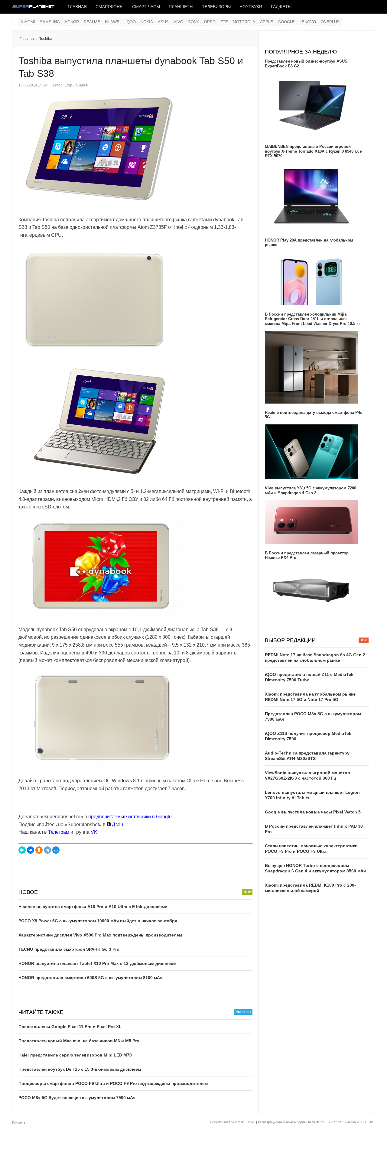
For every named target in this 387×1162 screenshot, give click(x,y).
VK (94, 832)
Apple (266, 22)
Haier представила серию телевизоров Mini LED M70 (75, 1055)
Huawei (113, 22)
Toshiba (45, 39)
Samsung (50, 22)
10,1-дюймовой (149, 629)
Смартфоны (109, 6)
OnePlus (330, 22)
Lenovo (308, 22)
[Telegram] (47, 850)
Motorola (244, 22)
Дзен (117, 824)
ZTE (224, 22)
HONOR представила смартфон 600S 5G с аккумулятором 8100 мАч (90, 977)
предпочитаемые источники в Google (130, 816)
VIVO (178, 22)
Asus (163, 22)
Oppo (210, 22)
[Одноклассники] (39, 850)
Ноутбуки (250, 6)
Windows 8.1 (126, 780)
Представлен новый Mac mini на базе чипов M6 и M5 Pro (78, 1040)
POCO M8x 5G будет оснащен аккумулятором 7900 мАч (76, 1097)
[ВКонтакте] (30, 850)
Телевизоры (216, 6)
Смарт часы (146, 6)
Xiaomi (28, 22)
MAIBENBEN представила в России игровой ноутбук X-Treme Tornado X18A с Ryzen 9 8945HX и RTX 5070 (314, 151)
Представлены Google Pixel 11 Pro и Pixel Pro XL (70, 1026)
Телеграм (58, 832)
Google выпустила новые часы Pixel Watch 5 (313, 812)
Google (286, 22)
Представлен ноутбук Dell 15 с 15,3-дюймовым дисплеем (79, 1069)
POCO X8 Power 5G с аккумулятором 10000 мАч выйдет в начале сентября (97, 920)
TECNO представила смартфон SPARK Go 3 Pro (68, 949)
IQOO (130, 22)
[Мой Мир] (56, 850)
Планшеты (181, 6)
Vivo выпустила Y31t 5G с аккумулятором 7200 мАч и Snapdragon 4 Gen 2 (310, 490)
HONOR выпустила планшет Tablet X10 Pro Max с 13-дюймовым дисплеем (97, 963)
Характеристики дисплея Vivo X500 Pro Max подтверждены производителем (100, 935)
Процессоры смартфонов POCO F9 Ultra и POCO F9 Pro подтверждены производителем (113, 1083)
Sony (193, 22)
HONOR (72, 22)
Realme (92, 22)
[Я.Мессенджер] (22, 850)
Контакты (19, 1122)
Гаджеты (281, 6)
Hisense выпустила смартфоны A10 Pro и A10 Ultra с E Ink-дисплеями (92, 906)
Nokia (147, 22)
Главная (77, 6)
